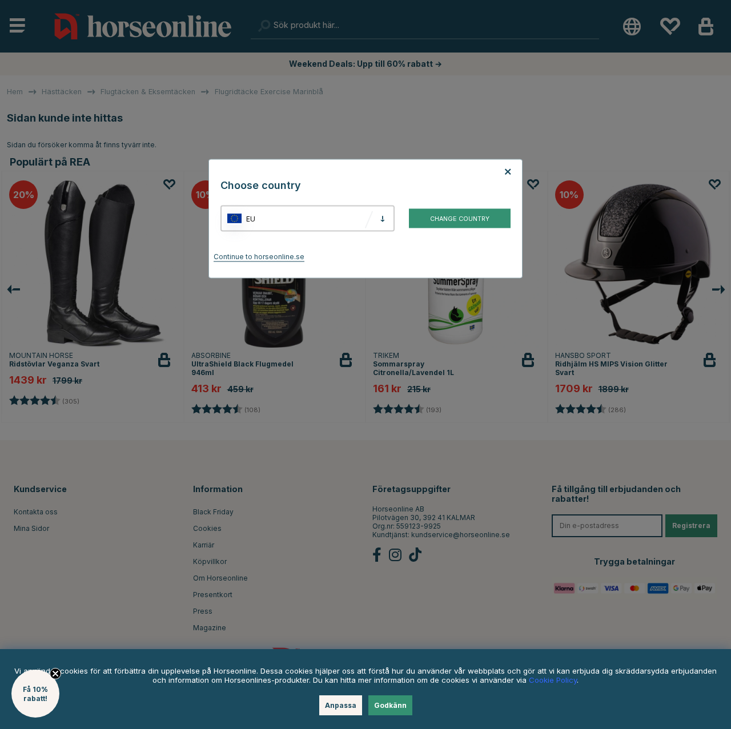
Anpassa (340, 705)
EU (250, 218)
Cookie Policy (553, 679)
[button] (35, 694)
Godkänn (390, 705)
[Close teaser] (55, 673)
